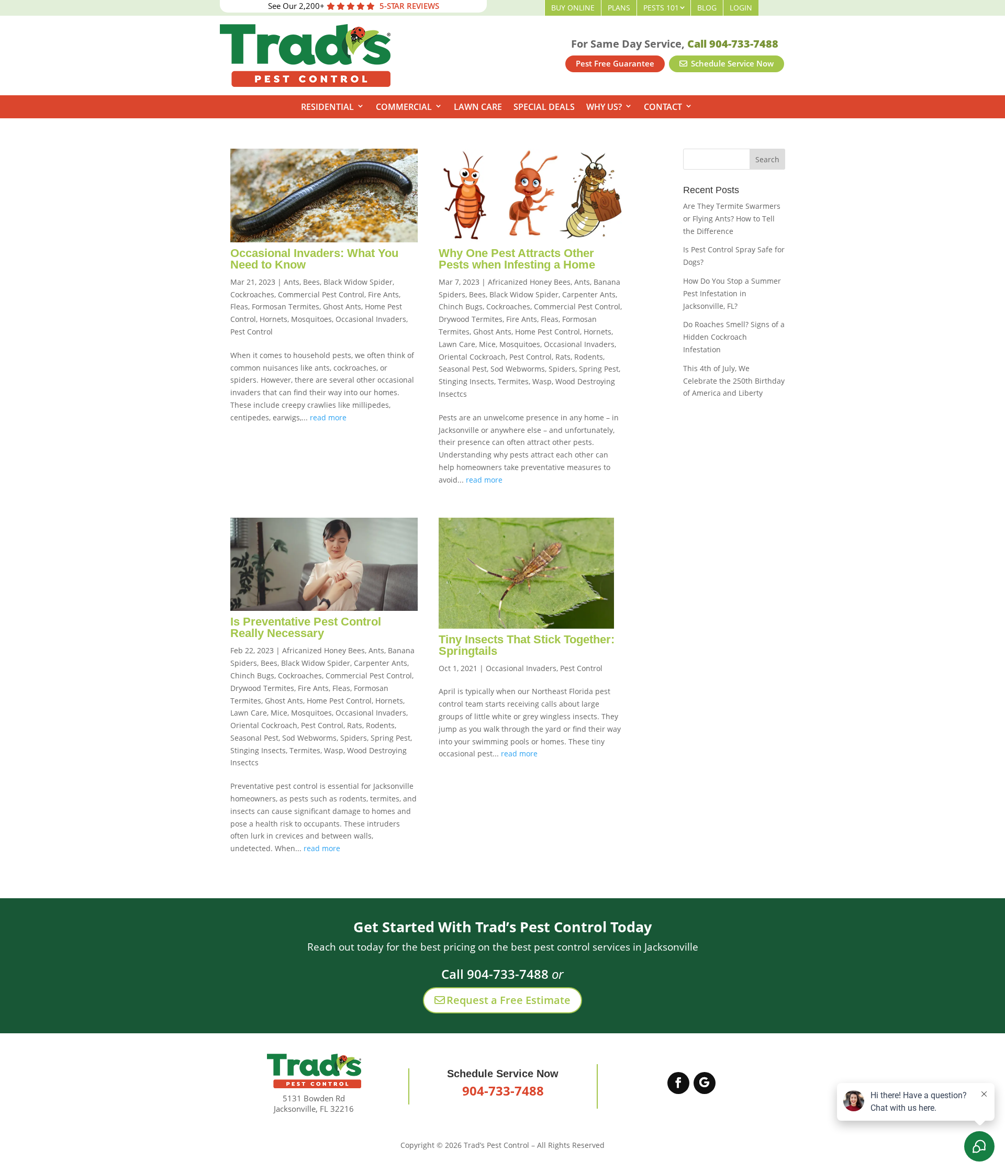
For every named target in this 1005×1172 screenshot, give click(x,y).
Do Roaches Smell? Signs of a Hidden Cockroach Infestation (734, 336)
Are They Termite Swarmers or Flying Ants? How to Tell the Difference (731, 218)
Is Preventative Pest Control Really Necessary (305, 627)
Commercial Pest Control (321, 294)
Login (741, 8)
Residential (327, 107)
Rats (563, 357)
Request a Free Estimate (508, 1000)
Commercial (404, 107)
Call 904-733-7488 (732, 44)
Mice (487, 344)
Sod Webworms (517, 369)
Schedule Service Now (731, 63)
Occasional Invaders (371, 319)
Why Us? (604, 107)
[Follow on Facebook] (678, 1083)
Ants (291, 282)
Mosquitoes (311, 319)
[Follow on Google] (705, 1083)
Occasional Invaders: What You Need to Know (314, 259)
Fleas (239, 306)
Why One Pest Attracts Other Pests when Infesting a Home (517, 259)
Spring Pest (599, 369)
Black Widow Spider (358, 282)
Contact (663, 107)
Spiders (562, 369)
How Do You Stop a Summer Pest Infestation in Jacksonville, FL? (732, 293)
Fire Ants (383, 294)
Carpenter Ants (589, 294)
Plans (619, 8)
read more (328, 417)
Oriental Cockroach (472, 357)
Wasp (542, 381)
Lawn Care (478, 107)
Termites (513, 381)
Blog (707, 8)
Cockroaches (252, 294)
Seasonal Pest (463, 369)
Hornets (273, 319)
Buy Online (573, 8)
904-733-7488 (503, 1090)
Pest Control (251, 332)
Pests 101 (661, 8)
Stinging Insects (466, 381)
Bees (311, 282)
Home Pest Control (547, 332)
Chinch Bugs (461, 306)
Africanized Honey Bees (529, 282)
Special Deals (544, 107)
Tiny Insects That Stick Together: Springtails (527, 645)
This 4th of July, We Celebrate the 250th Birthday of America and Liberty (734, 380)
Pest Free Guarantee (615, 63)
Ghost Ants (342, 306)
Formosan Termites (285, 306)
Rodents (588, 357)
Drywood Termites (470, 319)
